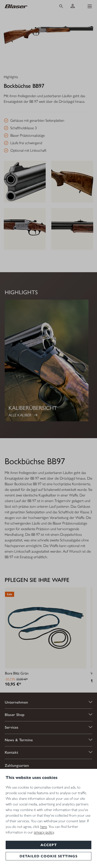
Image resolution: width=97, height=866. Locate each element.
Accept (48, 845)
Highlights (11, 77)
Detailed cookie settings (48, 856)
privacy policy (44, 832)
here (43, 826)
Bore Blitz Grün (16, 673)
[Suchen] (61, 6)
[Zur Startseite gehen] (27, 6)
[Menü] (89, 6)
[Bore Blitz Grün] (45, 627)
